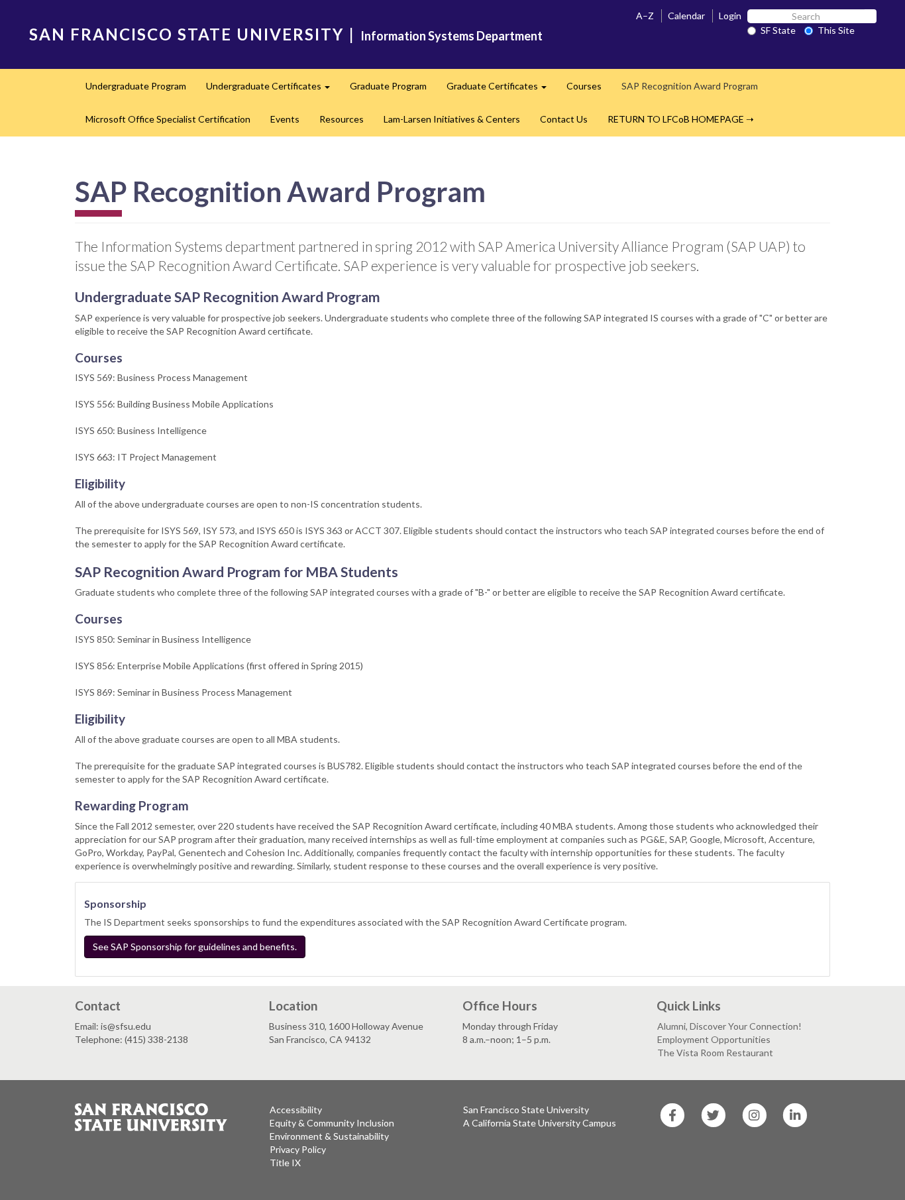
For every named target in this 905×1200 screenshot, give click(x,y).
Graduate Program (388, 85)
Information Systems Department (451, 35)
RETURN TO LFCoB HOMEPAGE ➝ (681, 119)
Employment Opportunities (714, 1039)
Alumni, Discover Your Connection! (729, 1026)
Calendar (686, 15)
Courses (584, 85)
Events (284, 119)
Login (730, 15)
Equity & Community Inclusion (332, 1122)
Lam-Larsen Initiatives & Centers (452, 119)
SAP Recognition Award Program (689, 85)
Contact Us (564, 119)
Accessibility (296, 1109)
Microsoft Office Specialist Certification (167, 119)
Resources (341, 119)
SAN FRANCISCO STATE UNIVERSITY (186, 34)
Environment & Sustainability (329, 1136)
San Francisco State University (526, 1109)
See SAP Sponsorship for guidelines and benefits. (195, 946)
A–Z (645, 15)
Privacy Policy (298, 1149)
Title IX (285, 1162)
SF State (778, 30)
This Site (836, 30)
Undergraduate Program (135, 85)
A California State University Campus (539, 1122)
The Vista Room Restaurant (715, 1052)
